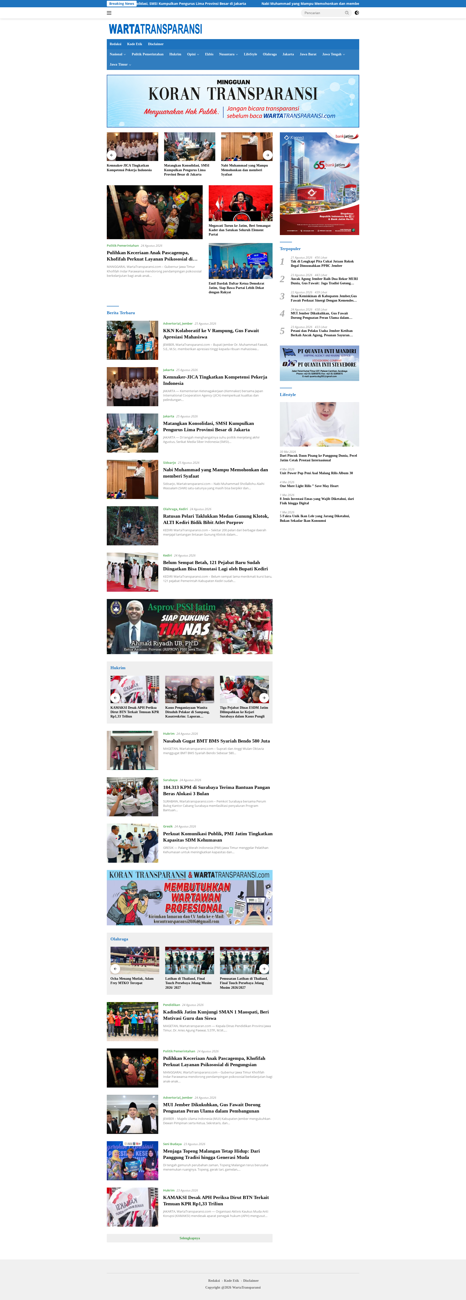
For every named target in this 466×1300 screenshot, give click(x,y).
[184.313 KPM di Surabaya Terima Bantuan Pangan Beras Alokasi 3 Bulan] (132, 796)
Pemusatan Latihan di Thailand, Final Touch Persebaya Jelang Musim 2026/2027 (189, 983)
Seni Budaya (172, 1144)
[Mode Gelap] (356, 13)
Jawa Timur (119, 64)
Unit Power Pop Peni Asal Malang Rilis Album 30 (316, 473)
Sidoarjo (169, 462)
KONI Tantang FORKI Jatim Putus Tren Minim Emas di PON (244, 981)
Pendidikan (171, 1005)
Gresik (168, 826)
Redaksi (115, 44)
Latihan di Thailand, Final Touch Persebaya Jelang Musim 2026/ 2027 (133, 983)
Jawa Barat (308, 54)
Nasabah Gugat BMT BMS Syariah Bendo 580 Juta (216, 740)
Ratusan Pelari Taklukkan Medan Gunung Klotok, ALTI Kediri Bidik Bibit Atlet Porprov (246, 170)
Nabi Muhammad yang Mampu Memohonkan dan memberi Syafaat (248, 3)
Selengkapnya (190, 1238)
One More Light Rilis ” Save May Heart (309, 486)
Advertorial (172, 323)
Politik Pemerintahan (148, 54)
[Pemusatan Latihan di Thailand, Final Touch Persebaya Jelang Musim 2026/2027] (189, 960)
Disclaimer (156, 44)
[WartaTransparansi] (155, 28)
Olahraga (270, 54)
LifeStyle (250, 54)
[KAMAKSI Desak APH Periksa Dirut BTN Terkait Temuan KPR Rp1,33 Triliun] (132, 1207)
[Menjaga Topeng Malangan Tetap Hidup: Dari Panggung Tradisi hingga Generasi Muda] (132, 1160)
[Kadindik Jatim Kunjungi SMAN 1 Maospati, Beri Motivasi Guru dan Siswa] (132, 1021)
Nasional (116, 54)
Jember (187, 323)
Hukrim (175, 54)
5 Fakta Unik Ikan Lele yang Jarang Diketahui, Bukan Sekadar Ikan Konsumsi (315, 518)
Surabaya (170, 780)
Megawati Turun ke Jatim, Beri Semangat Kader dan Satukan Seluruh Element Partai (240, 230)
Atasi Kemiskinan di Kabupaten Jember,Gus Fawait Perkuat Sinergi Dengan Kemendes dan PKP (324, 298)
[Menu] (110, 13)
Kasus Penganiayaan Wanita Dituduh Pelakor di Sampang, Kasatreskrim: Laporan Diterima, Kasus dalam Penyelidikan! (132, 712)
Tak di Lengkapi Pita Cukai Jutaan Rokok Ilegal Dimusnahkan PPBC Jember (322, 264)
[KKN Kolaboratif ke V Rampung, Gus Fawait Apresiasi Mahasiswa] (132, 340)
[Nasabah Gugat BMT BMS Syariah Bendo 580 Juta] (132, 750)
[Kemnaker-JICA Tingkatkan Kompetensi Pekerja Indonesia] (132, 386)
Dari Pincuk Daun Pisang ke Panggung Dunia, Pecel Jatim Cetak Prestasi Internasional (318, 458)
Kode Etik (134, 44)
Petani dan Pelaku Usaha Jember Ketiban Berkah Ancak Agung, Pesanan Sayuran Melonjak (322, 333)
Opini (191, 54)
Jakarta (288, 54)
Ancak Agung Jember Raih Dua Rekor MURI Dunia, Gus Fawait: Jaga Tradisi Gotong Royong (324, 281)
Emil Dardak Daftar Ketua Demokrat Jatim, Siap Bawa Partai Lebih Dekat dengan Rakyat (236, 288)
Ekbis (209, 54)
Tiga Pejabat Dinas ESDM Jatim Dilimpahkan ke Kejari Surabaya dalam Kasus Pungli (189, 712)
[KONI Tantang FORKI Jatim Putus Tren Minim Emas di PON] (244, 960)
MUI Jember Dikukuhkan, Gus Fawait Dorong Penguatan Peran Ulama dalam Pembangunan (320, 316)
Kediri (183, 509)
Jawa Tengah (331, 54)
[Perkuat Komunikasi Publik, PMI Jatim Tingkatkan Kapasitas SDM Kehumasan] (132, 843)
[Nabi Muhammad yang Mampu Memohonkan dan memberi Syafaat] (190, 146)
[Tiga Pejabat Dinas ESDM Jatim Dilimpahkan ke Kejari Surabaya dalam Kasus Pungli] (189, 689)
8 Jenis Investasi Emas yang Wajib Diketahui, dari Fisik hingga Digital (317, 501)
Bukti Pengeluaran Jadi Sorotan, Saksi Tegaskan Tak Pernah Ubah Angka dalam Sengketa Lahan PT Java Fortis (244, 712)
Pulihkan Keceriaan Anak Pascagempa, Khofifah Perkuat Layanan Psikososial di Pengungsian (150, 259)
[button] (347, 13)
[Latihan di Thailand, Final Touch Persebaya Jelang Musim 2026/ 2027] (134, 960)
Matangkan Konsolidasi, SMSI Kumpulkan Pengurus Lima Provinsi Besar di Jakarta (129, 170)
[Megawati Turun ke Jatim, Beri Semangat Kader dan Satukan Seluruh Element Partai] (241, 203)
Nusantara (226, 54)
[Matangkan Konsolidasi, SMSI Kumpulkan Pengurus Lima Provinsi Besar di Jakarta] (132, 146)
